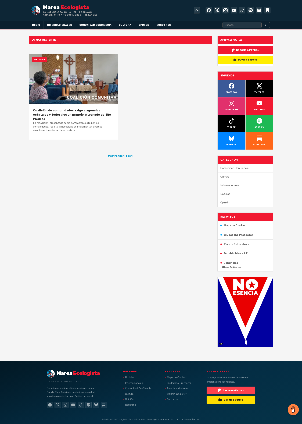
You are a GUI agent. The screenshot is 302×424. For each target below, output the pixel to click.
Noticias (225, 194)
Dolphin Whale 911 (236, 253)
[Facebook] (209, 10)
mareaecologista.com (153, 419)
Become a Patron (233, 390)
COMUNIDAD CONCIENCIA (95, 24)
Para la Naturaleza (236, 244)
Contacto (172, 399)
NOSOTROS (163, 24)
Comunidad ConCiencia (234, 168)
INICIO (36, 24)
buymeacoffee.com (190, 419)
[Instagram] (225, 10)
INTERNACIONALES (59, 24)
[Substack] (267, 10)
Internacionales (229, 185)
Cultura (224, 176)
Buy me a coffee (247, 59)
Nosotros (130, 404)
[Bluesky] (259, 10)
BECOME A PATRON (247, 50)
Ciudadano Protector (238, 234)
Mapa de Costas (234, 225)
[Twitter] (217, 10)
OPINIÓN (143, 24)
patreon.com (172, 419)
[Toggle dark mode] (197, 10)
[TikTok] (242, 10)
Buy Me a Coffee (233, 399)
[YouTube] (234, 10)
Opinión (224, 202)
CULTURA (125, 24)
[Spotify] (250, 10)
